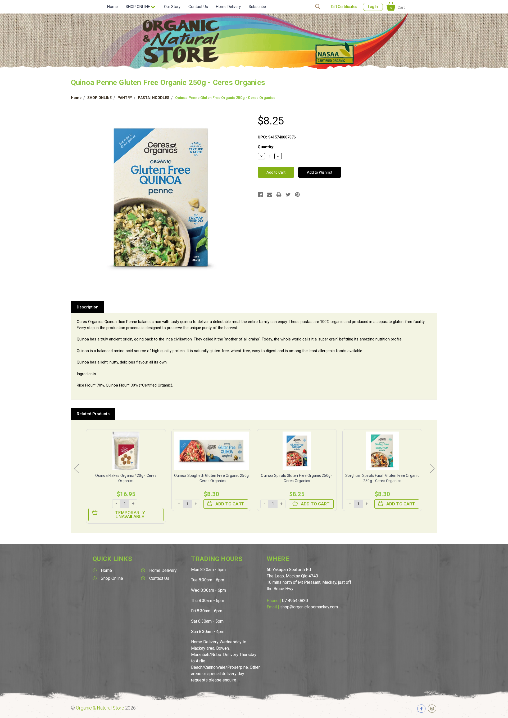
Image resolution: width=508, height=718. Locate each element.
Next (432, 468)
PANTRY (124, 98)
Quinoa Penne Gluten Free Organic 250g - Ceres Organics (225, 98)
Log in (373, 7)
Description (87, 307)
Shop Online (112, 578)
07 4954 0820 (295, 600)
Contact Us (198, 6)
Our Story (172, 6)
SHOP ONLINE (99, 98)
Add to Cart (144, 503)
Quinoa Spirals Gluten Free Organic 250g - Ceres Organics (211, 478)
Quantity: (266, 147)
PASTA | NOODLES (153, 98)
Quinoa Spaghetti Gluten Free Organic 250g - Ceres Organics (126, 478)
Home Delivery (228, 6)
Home (112, 6)
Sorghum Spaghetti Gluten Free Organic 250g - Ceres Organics (382, 478)
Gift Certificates (344, 7)
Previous (76, 468)
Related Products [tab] (93, 413)
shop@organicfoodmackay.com (309, 606)
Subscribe (257, 6)
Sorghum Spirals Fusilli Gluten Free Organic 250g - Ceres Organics (297, 478)
